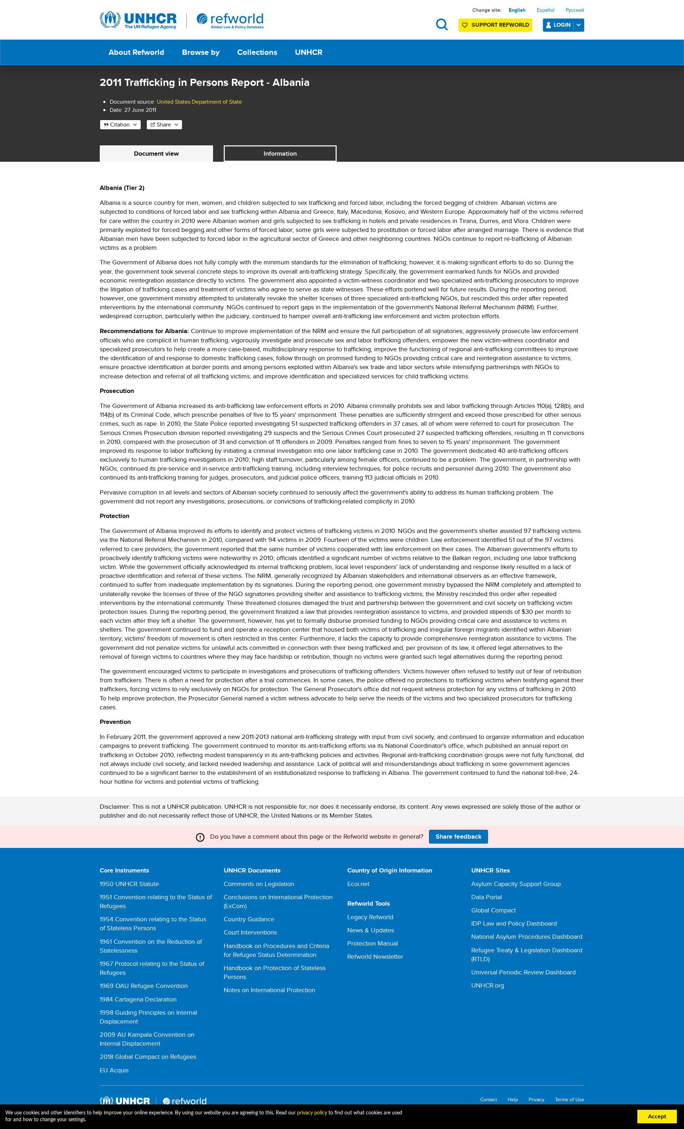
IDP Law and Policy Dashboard (514, 923)
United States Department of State (199, 102)
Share (164, 124)
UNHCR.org (487, 985)
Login (562, 25)
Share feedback (459, 836)
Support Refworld (500, 25)
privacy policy (312, 1112)
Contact (488, 1099)
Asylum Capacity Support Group (516, 883)
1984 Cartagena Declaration (138, 999)
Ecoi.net (358, 883)
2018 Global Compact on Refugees (148, 1056)
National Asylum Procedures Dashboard (526, 936)
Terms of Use (569, 1099)
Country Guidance (249, 919)
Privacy (536, 1099)
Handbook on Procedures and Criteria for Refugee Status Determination (276, 950)
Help (513, 1099)
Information (280, 153)
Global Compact (493, 910)
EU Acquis (114, 1070)
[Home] (182, 20)
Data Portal (486, 896)
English (517, 10)
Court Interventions (250, 932)
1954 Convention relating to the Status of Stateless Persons (153, 923)
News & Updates (370, 930)
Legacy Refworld (370, 916)
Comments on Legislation (259, 883)
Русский (575, 10)
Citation (120, 124)
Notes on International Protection (269, 989)
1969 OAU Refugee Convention (144, 985)
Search (442, 24)
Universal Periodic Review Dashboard (523, 972)
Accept (657, 1116)
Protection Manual (372, 943)
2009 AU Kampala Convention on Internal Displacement (147, 1039)
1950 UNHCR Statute (129, 883)
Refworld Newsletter (375, 956)
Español (545, 10)
